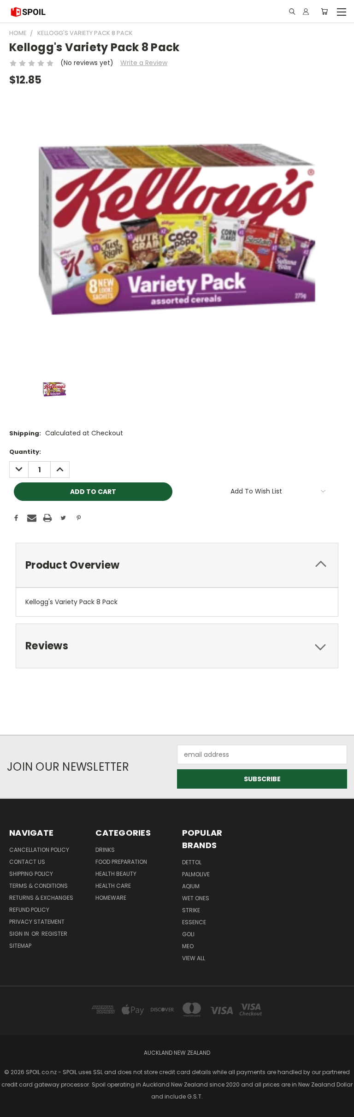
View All (193, 958)
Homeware (110, 898)
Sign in (19, 934)
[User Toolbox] (306, 11)
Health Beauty (115, 874)
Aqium (191, 886)
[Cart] (324, 11)
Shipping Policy (31, 874)
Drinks (105, 850)
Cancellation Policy (39, 850)
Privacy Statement (37, 922)
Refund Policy (29, 910)
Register (54, 934)
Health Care (113, 886)
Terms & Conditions (38, 886)
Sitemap (20, 946)
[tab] (177, 565)
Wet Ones (195, 898)
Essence (194, 922)
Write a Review (143, 62)
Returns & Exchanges (41, 898)
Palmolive (196, 874)
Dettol (191, 862)
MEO (188, 946)
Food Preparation (121, 862)
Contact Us (27, 862)
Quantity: (25, 451)
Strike (191, 910)
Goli (188, 934)
